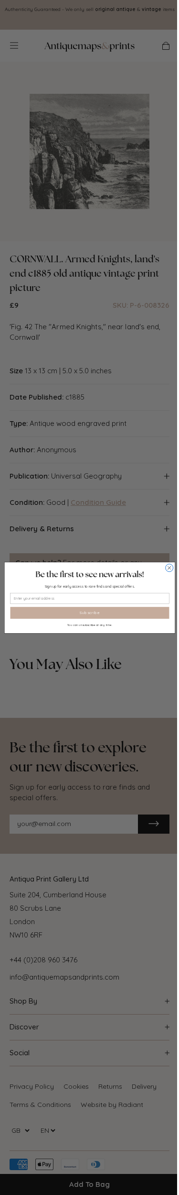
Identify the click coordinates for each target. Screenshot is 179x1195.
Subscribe (90, 612)
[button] (89, 574)
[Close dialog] (169, 567)
